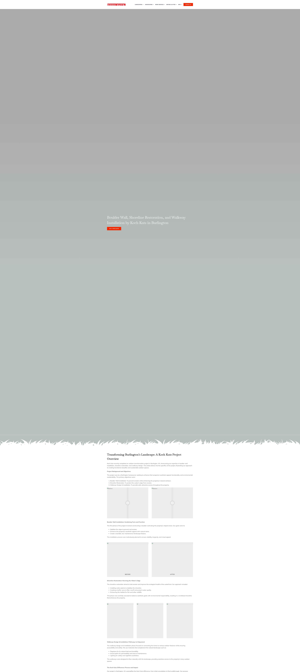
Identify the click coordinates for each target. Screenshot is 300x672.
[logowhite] (116, 4)
